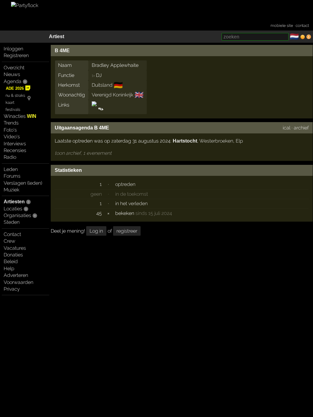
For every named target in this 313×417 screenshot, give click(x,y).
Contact (12, 234)
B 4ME (62, 50)
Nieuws (12, 74)
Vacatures (15, 248)
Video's (12, 137)
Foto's (10, 130)
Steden (12, 222)
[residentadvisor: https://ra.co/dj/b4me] (100, 109)
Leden (11, 169)
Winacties (20, 116)
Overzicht (14, 68)
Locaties (13, 209)
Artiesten (14, 201)
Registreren (16, 55)
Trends (11, 123)
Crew (9, 241)
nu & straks (15, 95)
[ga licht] (302, 36)
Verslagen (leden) (23, 183)
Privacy (12, 289)
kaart (10, 102)
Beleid (11, 261)
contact (302, 25)
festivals (13, 109)
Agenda (12, 81)
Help (9, 268)
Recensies (15, 150)
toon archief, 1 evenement (83, 153)
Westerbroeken (216, 141)
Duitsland (102, 85)
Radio (10, 157)
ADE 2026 (15, 88)
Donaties (13, 255)
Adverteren (16, 275)
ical (286, 128)
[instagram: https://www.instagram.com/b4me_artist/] (95, 109)
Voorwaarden (18, 282)
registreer (126, 231)
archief (301, 128)
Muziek (11, 190)
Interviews (15, 144)
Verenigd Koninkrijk (112, 95)
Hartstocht (185, 140)
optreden (125, 184)
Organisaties (17, 215)
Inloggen (13, 49)
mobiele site (282, 25)
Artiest (56, 36)
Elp (239, 141)
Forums (12, 176)
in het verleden (131, 203)
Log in (96, 231)
